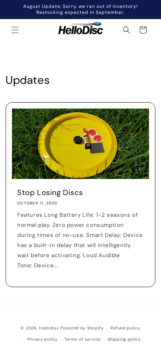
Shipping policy (124, 339)
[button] (15, 30)
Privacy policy (42, 339)
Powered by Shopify (82, 328)
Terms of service (82, 339)
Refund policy (125, 328)
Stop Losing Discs (50, 192)
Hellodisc (49, 328)
